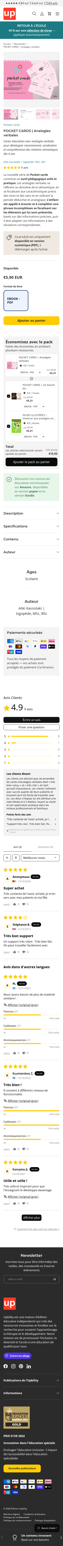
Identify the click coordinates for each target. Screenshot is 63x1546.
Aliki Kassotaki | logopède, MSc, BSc (25, 162)
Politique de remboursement (17, 1520)
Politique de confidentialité (16, 1517)
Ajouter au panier (32, 320)
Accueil (7, 43)
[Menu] (57, 14)
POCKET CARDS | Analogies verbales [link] (35, 359)
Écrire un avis (31, 720)
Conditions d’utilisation (35, 1514)
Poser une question (31, 727)
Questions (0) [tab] (45, 847)
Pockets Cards (12, 124)
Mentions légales (12, 1514)
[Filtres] (16, 857)
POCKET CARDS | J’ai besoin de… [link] (39, 386)
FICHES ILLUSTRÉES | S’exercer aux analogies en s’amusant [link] (38, 416)
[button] (50, 14)
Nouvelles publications (22, 1468)
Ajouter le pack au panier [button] (31, 462)
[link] (12, 365)
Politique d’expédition (45, 1520)
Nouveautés (20, 43)
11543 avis (51, 3)
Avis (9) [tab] (17, 847)
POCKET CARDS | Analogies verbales (22, 46)
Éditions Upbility (19, 1508)
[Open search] (7, 857)
